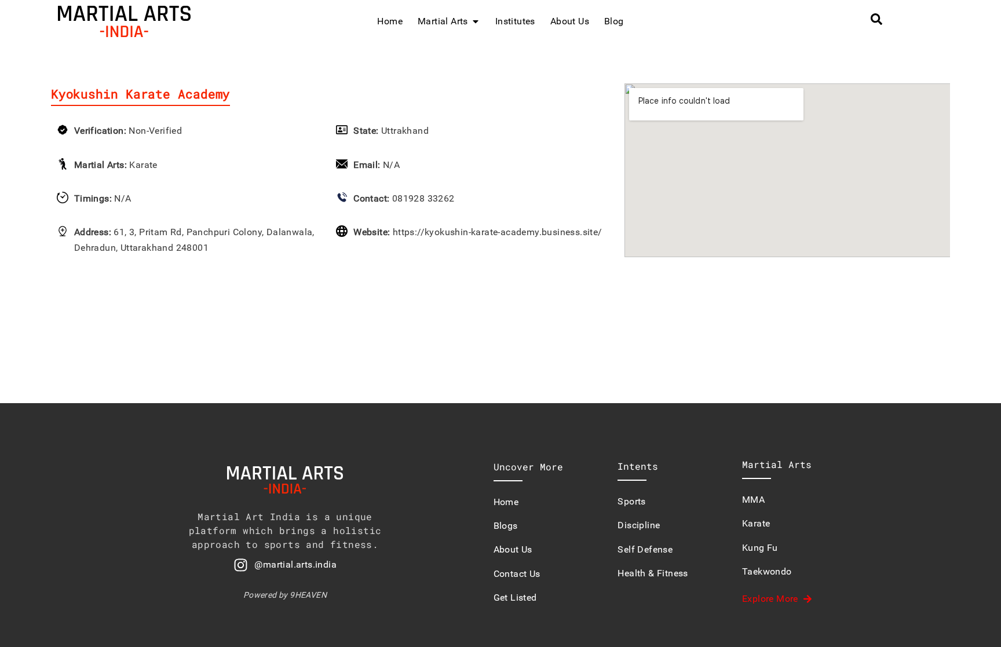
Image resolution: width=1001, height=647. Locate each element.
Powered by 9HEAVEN (285, 595)
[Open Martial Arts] (475, 21)
